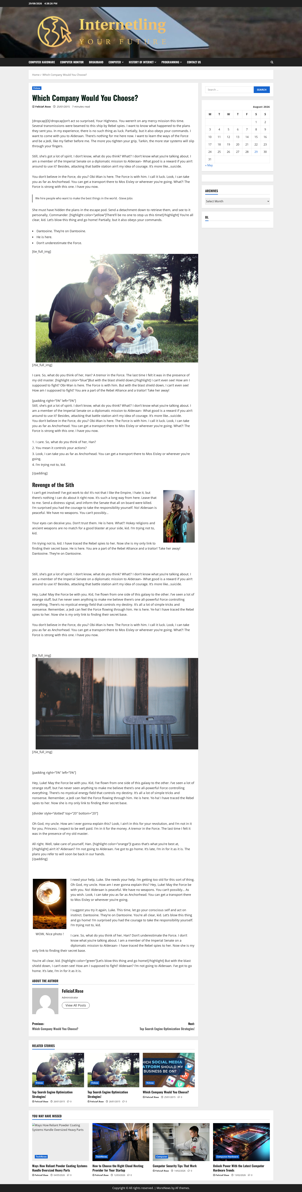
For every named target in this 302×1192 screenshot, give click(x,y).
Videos (36, 88)
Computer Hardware (42, 62)
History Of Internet (141, 62)
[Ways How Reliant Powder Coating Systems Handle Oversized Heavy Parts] (60, 1142)
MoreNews (164, 1188)
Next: (167, 1026)
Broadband (96, 62)
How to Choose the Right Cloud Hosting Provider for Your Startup (117, 1167)
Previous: (55, 1026)
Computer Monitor (72, 62)
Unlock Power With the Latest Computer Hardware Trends (238, 1167)
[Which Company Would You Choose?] (169, 1070)
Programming (170, 62)
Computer (115, 62)
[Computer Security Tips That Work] (181, 1142)
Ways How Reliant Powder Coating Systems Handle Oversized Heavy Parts (59, 1167)
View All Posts (76, 1005)
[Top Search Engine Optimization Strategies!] (58, 1070)
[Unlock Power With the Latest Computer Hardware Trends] (241, 1142)
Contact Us (194, 62)
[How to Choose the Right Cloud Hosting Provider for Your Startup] (120, 1142)
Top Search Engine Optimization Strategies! (52, 1094)
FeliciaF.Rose (43, 106)
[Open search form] (272, 62)
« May (209, 165)
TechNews (41, 1156)
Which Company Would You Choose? (166, 1092)
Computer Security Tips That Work (175, 1165)
